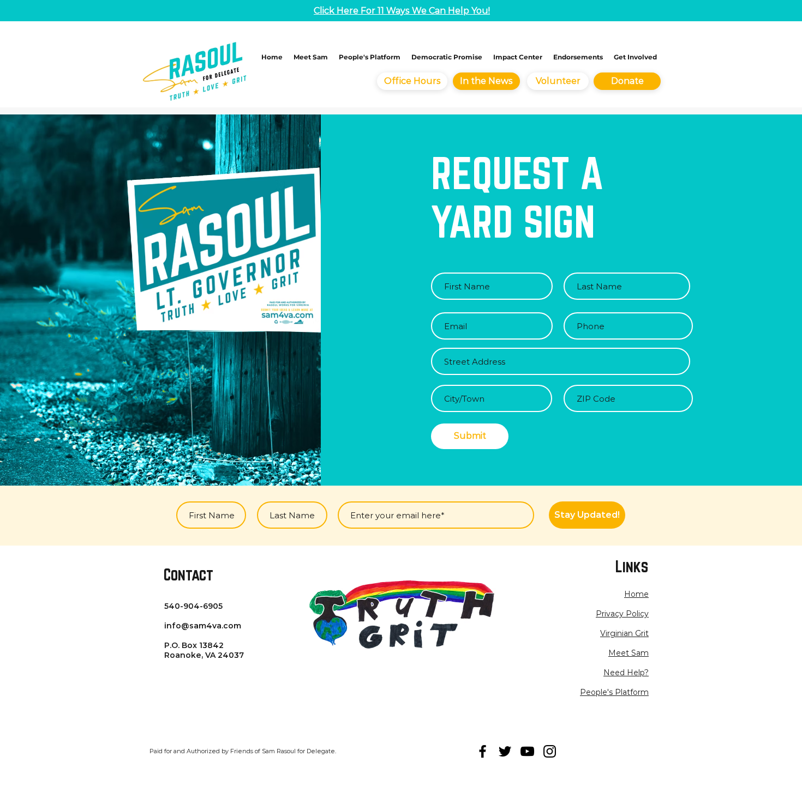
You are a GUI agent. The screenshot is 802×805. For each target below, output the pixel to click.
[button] (622, 614)
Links (631, 566)
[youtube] (527, 751)
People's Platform (614, 692)
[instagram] (549, 751)
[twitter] (504, 751)
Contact (188, 574)
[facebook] (482, 751)
